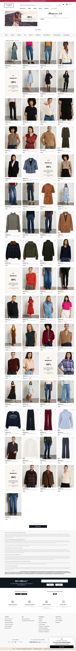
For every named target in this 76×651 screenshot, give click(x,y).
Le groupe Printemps (9, 622)
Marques (46, 8)
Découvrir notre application (44, 629)
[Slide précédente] (6, 53)
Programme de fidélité (43, 628)
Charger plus (38, 526)
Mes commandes (59, 620)
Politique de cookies (38, 648)
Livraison (40, 620)
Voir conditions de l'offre (15, 91)
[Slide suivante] (20, 53)
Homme (35, 8)
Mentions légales (8, 620)
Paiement (40, 618)
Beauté (40, 8)
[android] (24, 594)
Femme (29, 8)
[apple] (18, 594)
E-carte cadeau (42, 624)
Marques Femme (13, 11)
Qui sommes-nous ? (9, 618)
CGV (13, 648)
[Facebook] (54, 594)
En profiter (61, 646)
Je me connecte (59, 618)
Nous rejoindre (8, 628)
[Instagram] (56, 594)
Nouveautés (23, 8)
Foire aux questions (26, 618)
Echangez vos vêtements (44, 631)
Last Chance (54, 8)
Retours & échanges (43, 622)
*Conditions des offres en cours (28, 620)
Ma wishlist (58, 622)
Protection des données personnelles (24, 648)
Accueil (7, 11)
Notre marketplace (8, 626)
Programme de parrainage (44, 626)
